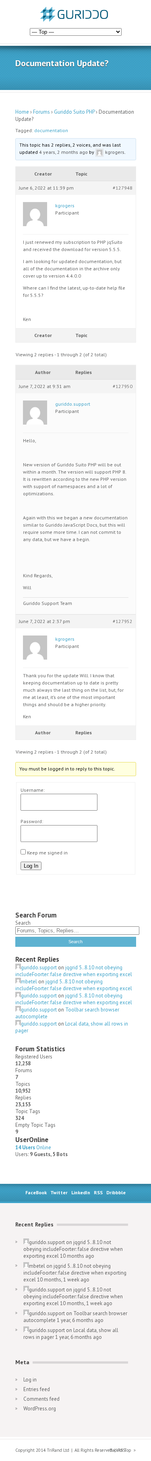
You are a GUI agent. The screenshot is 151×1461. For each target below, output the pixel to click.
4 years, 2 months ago (63, 152)
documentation (51, 130)
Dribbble (116, 1192)
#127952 (122, 621)
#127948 (122, 188)
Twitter (59, 1192)
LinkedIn (80, 1192)
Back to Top (120, 1450)
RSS (98, 1192)
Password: (32, 821)
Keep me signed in (47, 853)
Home (22, 111)
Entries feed (36, 1389)
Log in (30, 1379)
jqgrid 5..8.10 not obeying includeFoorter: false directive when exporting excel (73, 971)
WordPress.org (39, 1408)
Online (33, 1147)
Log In (31, 866)
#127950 (122, 386)
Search (23, 923)
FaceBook (36, 1192)
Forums (41, 111)
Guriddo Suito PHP (74, 111)
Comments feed (41, 1399)
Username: (33, 790)
